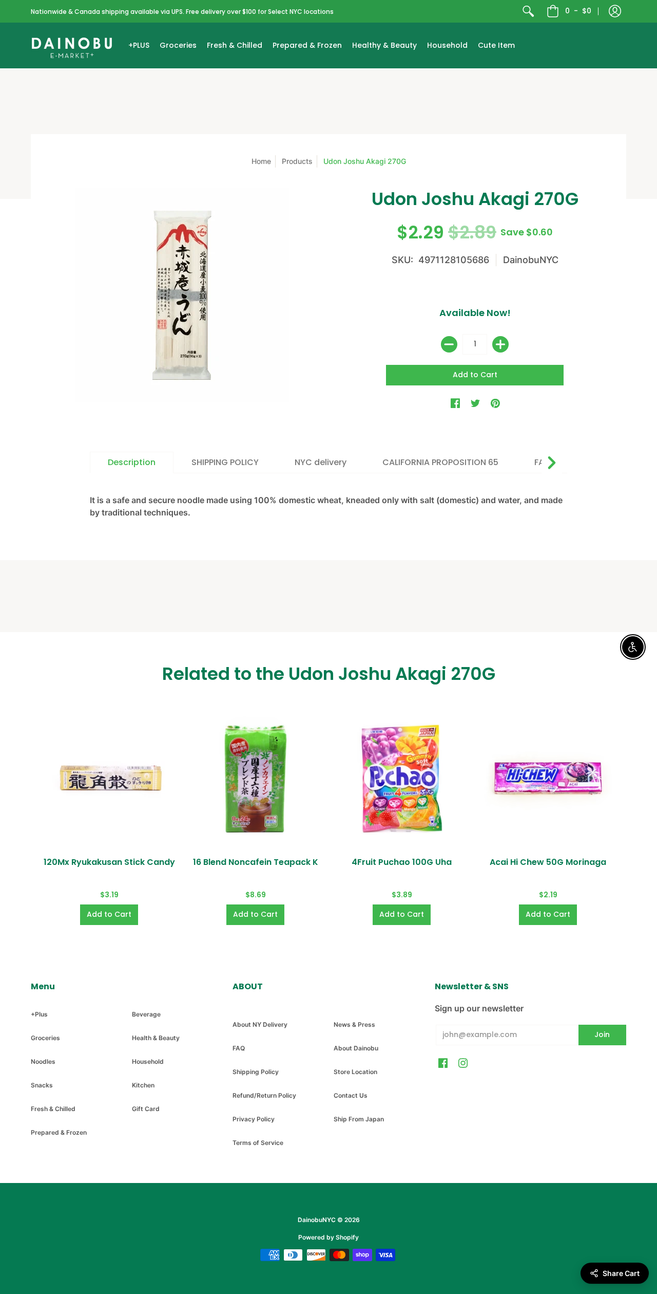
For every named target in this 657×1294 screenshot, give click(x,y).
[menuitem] (528, 11)
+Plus (39, 1014)
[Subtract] (449, 344)
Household (148, 1061)
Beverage (146, 1014)
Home (261, 161)
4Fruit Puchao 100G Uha (402, 862)
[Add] (500, 344)
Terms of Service (258, 1143)
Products (297, 161)
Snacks (42, 1085)
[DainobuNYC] (72, 45)
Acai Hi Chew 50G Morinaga (548, 862)
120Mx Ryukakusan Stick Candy (109, 862)
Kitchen (143, 1085)
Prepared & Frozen (59, 1132)
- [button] (578, 11)
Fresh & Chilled (53, 1109)
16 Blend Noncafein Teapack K (255, 862)
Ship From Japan (359, 1119)
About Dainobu (356, 1048)
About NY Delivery (260, 1024)
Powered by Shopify (328, 1237)
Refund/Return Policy (264, 1095)
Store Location (355, 1072)
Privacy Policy (254, 1119)
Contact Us (351, 1095)
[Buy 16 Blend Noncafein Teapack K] (255, 779)
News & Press (354, 1024)
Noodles (43, 1061)
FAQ (239, 1048)
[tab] (131, 462)
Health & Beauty (156, 1038)
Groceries (45, 1038)
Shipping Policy (256, 1072)
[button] (614, 11)
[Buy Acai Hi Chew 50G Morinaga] (548, 779)
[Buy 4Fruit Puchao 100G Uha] (402, 779)
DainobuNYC (530, 259)
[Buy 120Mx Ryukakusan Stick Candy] (109, 779)
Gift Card (146, 1109)
